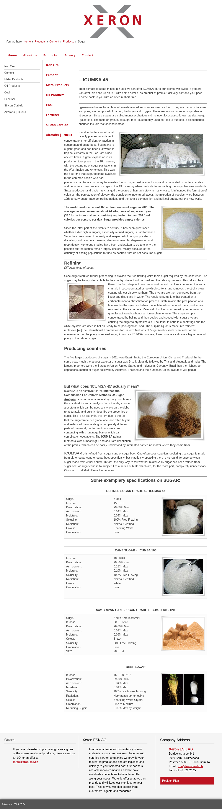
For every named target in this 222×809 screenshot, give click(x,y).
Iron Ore (9, 66)
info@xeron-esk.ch (25, 761)
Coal (7, 92)
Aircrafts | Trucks (15, 112)
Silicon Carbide (13, 105)
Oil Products (12, 85)
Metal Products (13, 79)
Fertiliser (9, 99)
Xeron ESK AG (181, 749)
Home (27, 41)
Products (40, 41)
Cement (54, 41)
